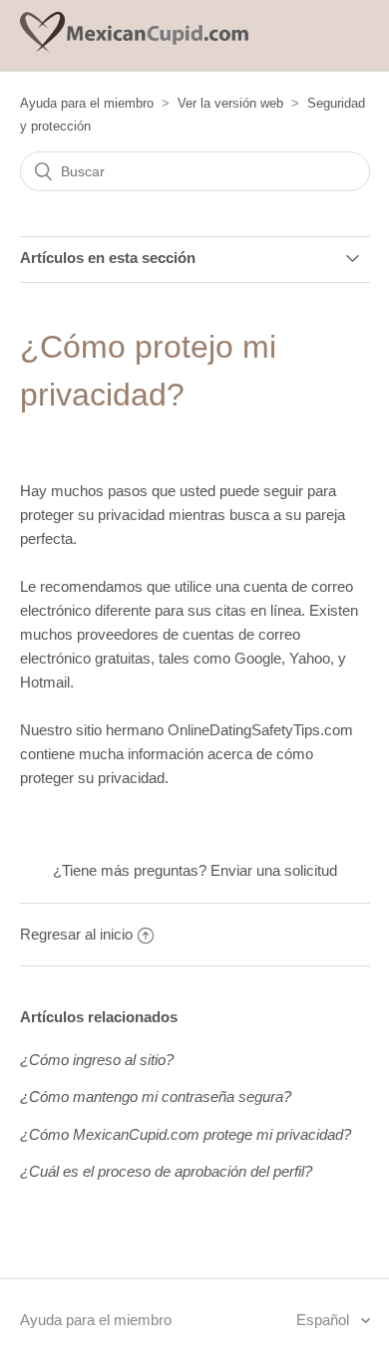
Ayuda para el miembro (87, 103)
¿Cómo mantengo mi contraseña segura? (155, 1096)
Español (324, 1319)
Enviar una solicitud (273, 870)
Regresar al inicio (76, 934)
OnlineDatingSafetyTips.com (260, 729)
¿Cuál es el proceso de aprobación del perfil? (166, 1171)
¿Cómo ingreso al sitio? (97, 1059)
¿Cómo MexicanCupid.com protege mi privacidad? (185, 1134)
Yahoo (309, 658)
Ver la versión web (230, 103)
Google (257, 658)
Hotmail (45, 682)
